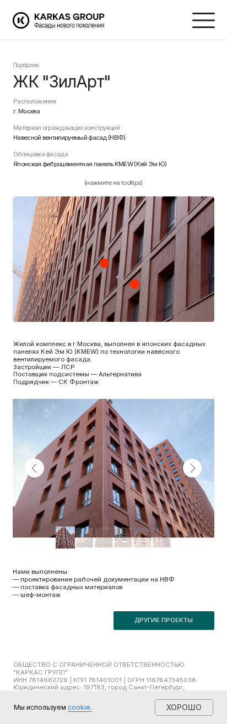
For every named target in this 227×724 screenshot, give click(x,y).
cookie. (80, 707)
